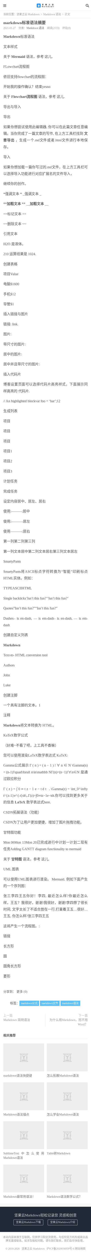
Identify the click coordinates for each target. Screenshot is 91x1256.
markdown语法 (70, 1003)
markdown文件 (50, 1003)
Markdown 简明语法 (16, 1020)
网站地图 (80, 1248)
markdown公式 (29, 1003)
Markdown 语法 (52, 14)
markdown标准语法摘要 (24, 23)
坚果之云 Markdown (45, 5)
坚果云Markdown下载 (28, 1222)
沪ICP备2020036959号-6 (60, 1248)
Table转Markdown (58, 1153)
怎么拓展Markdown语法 (63, 1075)
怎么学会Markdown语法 (63, 1114)
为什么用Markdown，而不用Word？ (68, 1022)
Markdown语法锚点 (16, 1114)
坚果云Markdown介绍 (62, 1222)
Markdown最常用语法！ (19, 1196)
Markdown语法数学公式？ (64, 1196)
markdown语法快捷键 (17, 1075)
